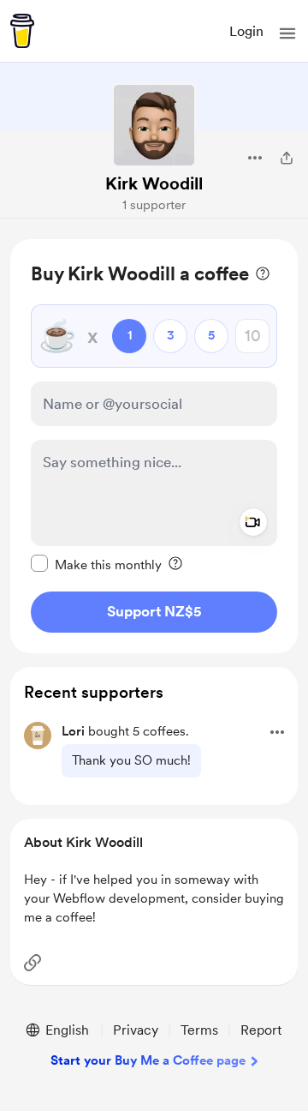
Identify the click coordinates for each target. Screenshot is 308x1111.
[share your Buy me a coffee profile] (286, 157)
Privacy (135, 1030)
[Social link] (32, 962)
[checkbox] (96, 564)
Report (260, 1030)
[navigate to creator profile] (154, 125)
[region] (154, 446)
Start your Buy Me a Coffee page (148, 1060)
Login (246, 31)
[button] (287, 33)
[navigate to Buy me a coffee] (22, 31)
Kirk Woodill (154, 183)
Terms (199, 1030)
